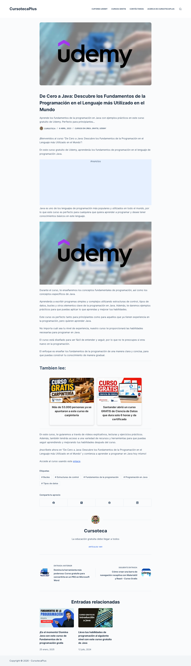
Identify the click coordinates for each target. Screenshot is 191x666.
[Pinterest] (110, 503)
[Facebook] (54, 503)
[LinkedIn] (137, 503)
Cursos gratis (118, 9)
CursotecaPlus (23, 9)
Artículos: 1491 (95, 547)
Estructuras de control (67, 477)
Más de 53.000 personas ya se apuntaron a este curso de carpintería (71, 411)
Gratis (95, 128)
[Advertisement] (95, 184)
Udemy (103, 128)
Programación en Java (135, 477)
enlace (76, 461)
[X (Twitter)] (82, 503)
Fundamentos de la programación (101, 477)
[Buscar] (180, 9)
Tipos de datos (49, 483)
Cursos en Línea (83, 128)
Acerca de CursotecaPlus (160, 9)
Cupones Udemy (100, 9)
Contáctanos (137, 9)
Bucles (45, 477)
